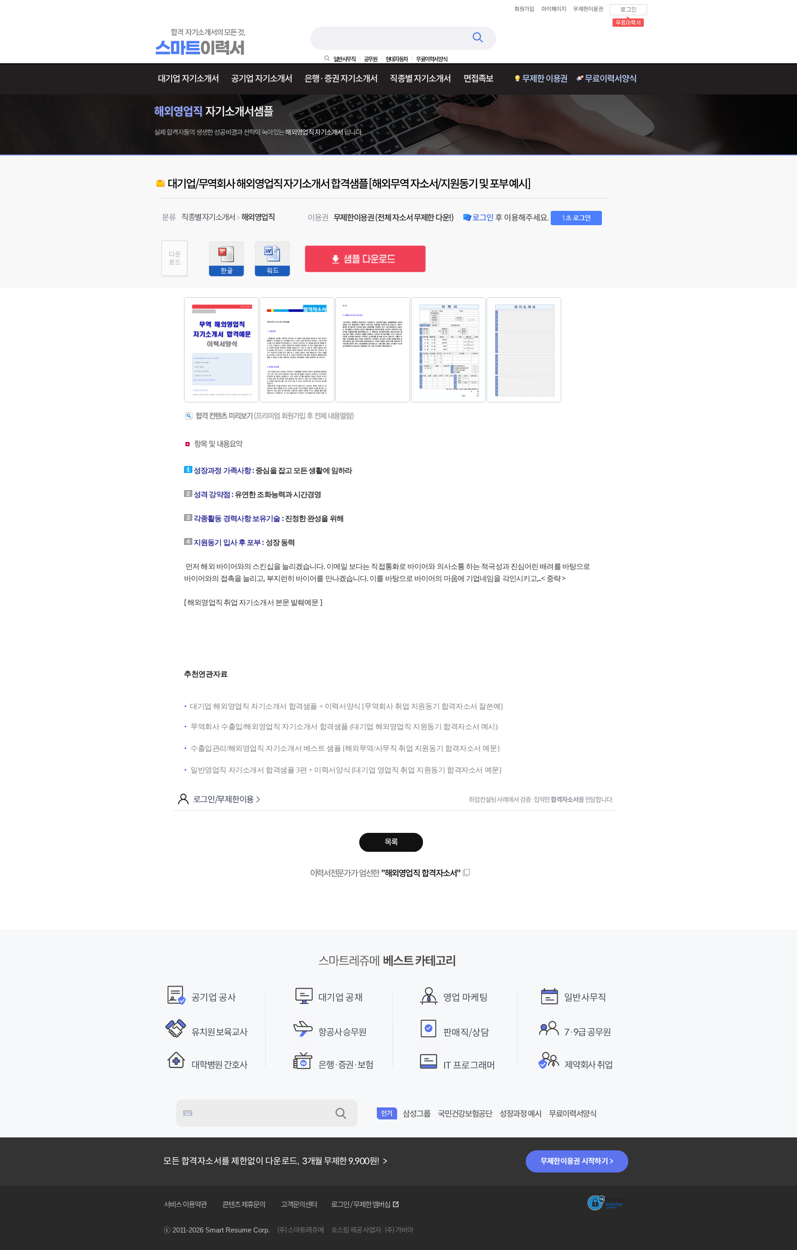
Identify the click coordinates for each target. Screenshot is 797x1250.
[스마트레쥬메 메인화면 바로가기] (201, 53)
